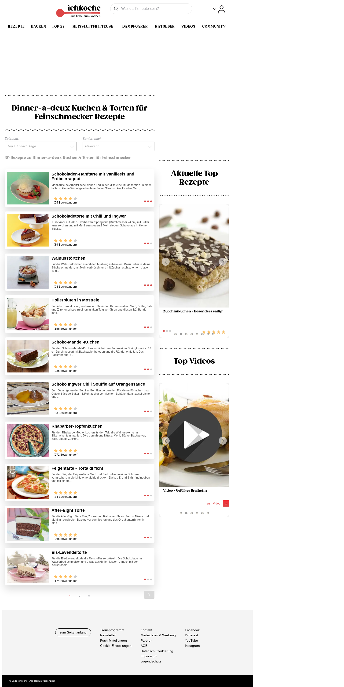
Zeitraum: (12, 138)
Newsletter (108, 635)
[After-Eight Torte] (28, 524)
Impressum (149, 656)
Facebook (192, 630)
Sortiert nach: (92, 138)
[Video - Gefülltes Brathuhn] (194, 435)
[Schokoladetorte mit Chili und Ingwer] (28, 230)
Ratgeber (165, 26)
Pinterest (191, 635)
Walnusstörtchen (68, 258)
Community (214, 26)
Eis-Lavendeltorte (69, 552)
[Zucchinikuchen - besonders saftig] (194, 256)
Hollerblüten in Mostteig (75, 300)
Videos (188, 26)
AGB (144, 646)
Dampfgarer (135, 26)
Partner (146, 640)
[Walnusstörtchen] (28, 272)
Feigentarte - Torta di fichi (77, 468)
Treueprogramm (112, 630)
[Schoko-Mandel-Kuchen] (28, 356)
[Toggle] (219, 9)
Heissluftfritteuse (93, 26)
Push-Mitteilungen (113, 640)
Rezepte (16, 26)
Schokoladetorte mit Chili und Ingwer (88, 216)
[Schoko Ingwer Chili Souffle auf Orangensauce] (28, 398)
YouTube (191, 640)
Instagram (192, 646)
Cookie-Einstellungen (116, 646)
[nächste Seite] (149, 595)
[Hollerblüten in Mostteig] (28, 314)
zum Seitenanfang (73, 632)
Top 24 (58, 26)
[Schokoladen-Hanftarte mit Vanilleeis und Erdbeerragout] (28, 188)
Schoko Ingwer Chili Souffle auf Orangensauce (98, 384)
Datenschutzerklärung (157, 651)
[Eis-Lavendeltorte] (28, 566)
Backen (38, 26)
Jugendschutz (151, 661)
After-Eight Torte (68, 510)
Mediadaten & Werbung (158, 635)
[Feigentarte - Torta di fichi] (28, 482)
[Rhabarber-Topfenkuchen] (28, 440)
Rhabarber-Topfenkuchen (76, 426)
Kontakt (146, 630)
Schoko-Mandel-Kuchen (75, 342)
